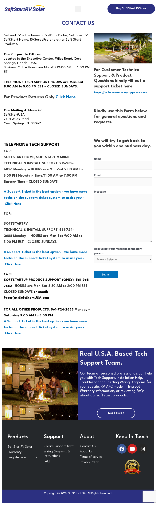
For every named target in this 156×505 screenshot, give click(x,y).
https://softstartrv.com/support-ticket (120, 92)
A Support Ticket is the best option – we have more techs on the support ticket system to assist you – (45, 198)
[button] (78, 9)
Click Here (66, 97)
